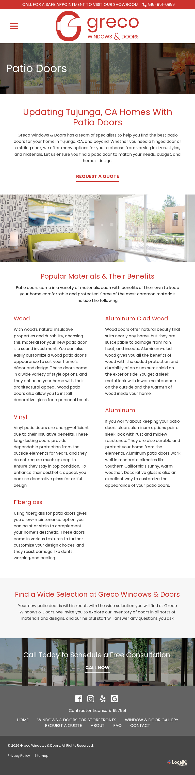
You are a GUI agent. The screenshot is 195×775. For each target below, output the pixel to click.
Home (23, 720)
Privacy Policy (19, 755)
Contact (140, 725)
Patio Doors (36, 68)
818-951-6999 (161, 4)
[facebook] (78, 698)
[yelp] (102, 698)
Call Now (97, 667)
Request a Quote (97, 176)
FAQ (117, 725)
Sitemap (41, 755)
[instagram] (90, 698)
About (98, 725)
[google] (114, 698)
